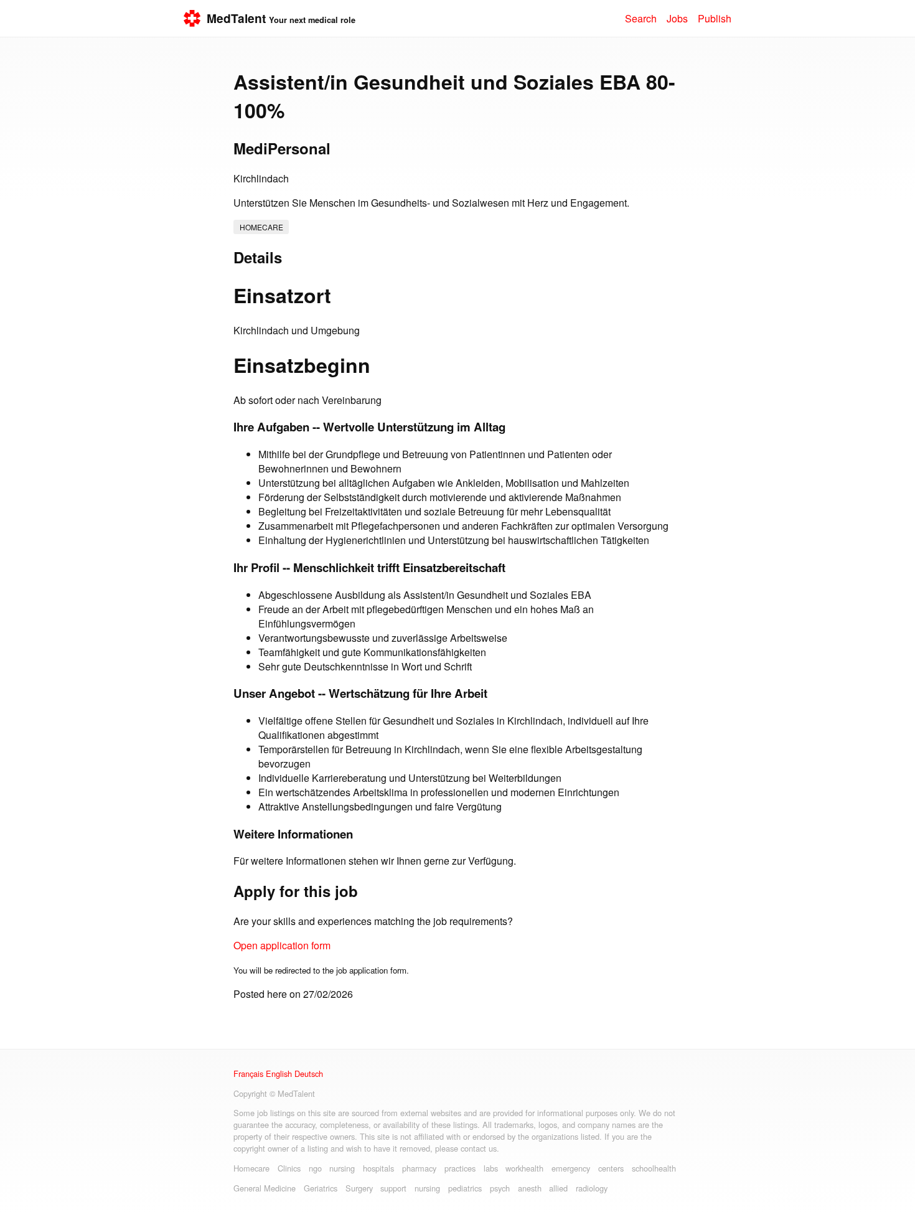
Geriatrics (320, 1188)
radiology (592, 1188)
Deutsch (308, 1073)
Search (641, 18)
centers (611, 1168)
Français (248, 1073)
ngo (315, 1168)
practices (460, 1168)
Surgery (359, 1188)
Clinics (289, 1168)
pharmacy (419, 1168)
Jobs (677, 18)
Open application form (282, 945)
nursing (342, 1168)
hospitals (378, 1168)
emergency (570, 1168)
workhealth (524, 1168)
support (393, 1188)
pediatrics (465, 1188)
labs (491, 1168)
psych (500, 1188)
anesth (530, 1188)
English (279, 1073)
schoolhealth (654, 1168)
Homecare (261, 227)
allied (558, 1188)
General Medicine (264, 1188)
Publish (714, 18)
